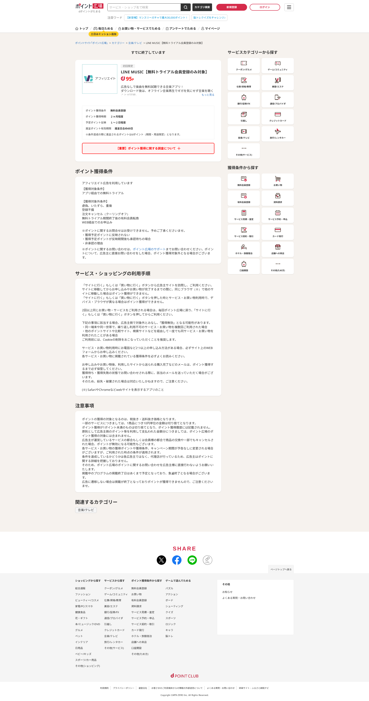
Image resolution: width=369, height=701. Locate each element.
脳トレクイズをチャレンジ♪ (209, 17)
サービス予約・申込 (142, 618)
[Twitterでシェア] (161, 560)
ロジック (170, 624)
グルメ (79, 630)
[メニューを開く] (289, 7)
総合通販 (80, 588)
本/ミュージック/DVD (87, 624)
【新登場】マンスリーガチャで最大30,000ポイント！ (157, 17)
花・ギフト (81, 618)
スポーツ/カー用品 (86, 660)
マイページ (212, 28)
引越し (108, 624)
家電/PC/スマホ (84, 606)
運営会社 (143, 688)
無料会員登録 (139, 588)
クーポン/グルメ (113, 588)
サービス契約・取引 (142, 624)
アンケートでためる (182, 28)
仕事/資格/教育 (112, 600)
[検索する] (185, 7)
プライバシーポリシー (123, 688)
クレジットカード (114, 630)
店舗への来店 (139, 642)
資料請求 (136, 606)
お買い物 (136, 594)
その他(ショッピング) (87, 666)
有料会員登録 (139, 600)
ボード (169, 600)
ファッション (83, 594)
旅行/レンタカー (113, 642)
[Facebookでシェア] (177, 560)
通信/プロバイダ (113, 618)
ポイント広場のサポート (149, 249)
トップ (83, 28)
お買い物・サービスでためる (141, 28)
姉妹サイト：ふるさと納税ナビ (254, 688)
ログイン (265, 7)
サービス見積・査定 (142, 612)
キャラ (169, 630)
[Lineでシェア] (192, 560)
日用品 (79, 648)
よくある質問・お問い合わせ (239, 598)
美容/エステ (111, 606)
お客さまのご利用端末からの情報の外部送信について (177, 688)
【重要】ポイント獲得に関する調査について (146, 148)
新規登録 (232, 7)
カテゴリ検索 (202, 7)
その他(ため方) (139, 654)
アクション (171, 594)
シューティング (174, 606)
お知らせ (227, 592)
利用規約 (104, 688)
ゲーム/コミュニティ (116, 594)
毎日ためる (105, 28)
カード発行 (137, 630)
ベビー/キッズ (83, 654)
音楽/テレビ (86, 510)
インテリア (81, 642)
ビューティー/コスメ (87, 600)
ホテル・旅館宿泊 (141, 636)
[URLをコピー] (207, 560)
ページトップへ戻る (281, 569)
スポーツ (170, 618)
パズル (169, 588)
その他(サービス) (114, 648)
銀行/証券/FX (111, 612)
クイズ (169, 612)
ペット (79, 636)
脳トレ (169, 636)
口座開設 (136, 648)
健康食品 (80, 612)
